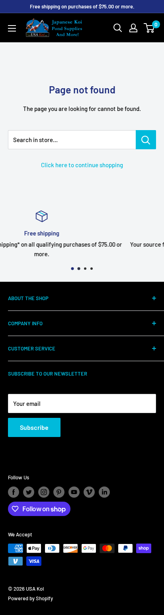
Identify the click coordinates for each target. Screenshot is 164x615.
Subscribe (34, 427)
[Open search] (117, 28)
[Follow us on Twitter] (28, 492)
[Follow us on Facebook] (13, 492)
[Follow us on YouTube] (74, 492)
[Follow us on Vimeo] (89, 492)
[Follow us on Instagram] (43, 492)
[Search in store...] (146, 139)
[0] (149, 28)
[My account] (133, 28)
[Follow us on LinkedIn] (104, 492)
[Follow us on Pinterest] (58, 492)
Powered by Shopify (30, 598)
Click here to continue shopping (82, 164)
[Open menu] (12, 28)
